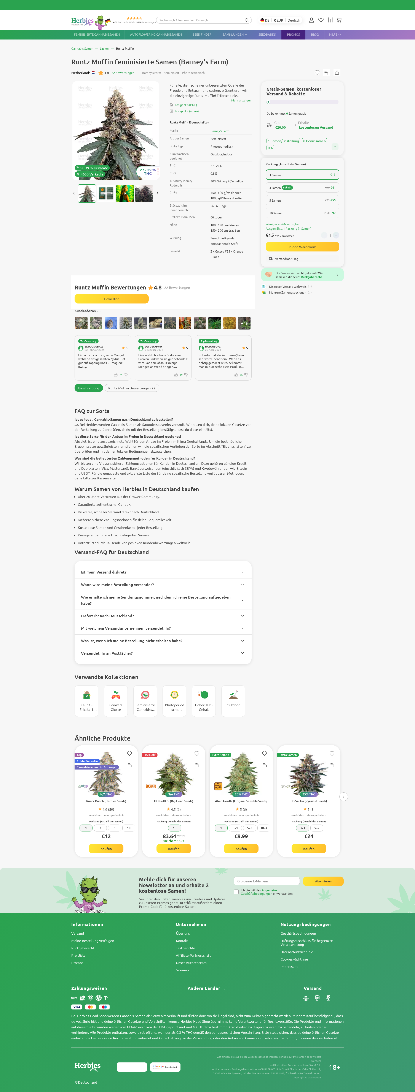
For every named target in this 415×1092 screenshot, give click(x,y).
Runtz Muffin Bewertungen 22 (131, 388)
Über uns (183, 933)
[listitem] (312, 20)
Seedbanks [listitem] (267, 34)
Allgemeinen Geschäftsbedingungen (260, 891)
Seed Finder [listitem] (202, 34)
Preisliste (78, 955)
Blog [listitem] (315, 34)
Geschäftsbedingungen (298, 933)
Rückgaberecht (82, 948)
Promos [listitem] (293, 34)
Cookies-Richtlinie (294, 959)
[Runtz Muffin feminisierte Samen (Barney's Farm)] (115, 130)
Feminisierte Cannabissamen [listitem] (97, 34)
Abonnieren (323, 881)
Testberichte (185, 948)
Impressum (289, 966)
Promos (77, 962)
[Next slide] (157, 193)
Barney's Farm (220, 131)
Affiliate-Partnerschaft (193, 955)
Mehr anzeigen (241, 100)
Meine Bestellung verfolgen (92, 940)
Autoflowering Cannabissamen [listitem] (156, 34)
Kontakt (182, 940)
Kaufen (106, 848)
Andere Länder (205, 988)
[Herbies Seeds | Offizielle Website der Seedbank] (92, 22)
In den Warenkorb (302, 247)
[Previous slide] (74, 193)
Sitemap (182, 970)
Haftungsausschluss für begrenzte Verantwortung (307, 942)
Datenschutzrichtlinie (297, 952)
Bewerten (111, 299)
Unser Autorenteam (191, 962)
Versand (77, 933)
